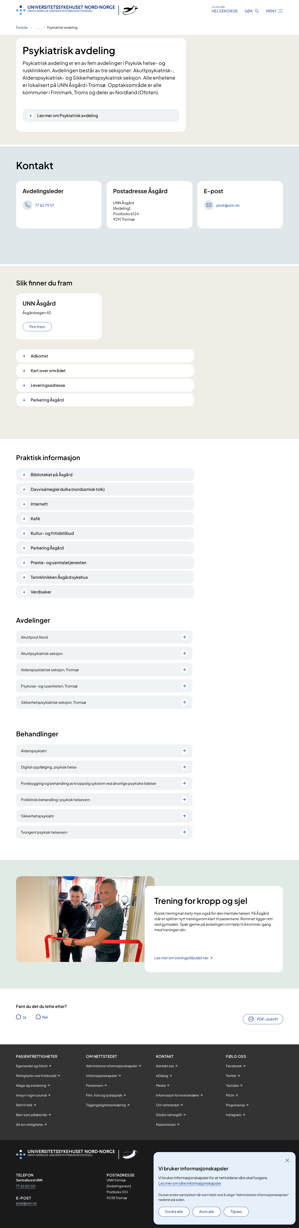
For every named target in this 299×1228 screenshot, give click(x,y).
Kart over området (48, 370)
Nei (45, 1017)
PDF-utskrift (267, 1019)
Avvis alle (206, 1211)
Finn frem (37, 326)
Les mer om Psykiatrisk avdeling (67, 115)
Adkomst (39, 355)
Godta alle (174, 1211)
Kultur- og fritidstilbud (52, 533)
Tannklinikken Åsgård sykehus (59, 577)
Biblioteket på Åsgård (51, 474)
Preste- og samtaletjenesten (58, 562)
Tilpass (236, 1211)
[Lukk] (287, 1160)
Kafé (35, 518)
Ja (24, 1017)
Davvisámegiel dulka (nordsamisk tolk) (68, 489)
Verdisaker (41, 591)
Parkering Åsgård (47, 399)
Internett (39, 503)
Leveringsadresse (48, 385)
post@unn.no (26, 1203)
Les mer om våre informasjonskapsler (189, 1183)
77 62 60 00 (25, 1186)
